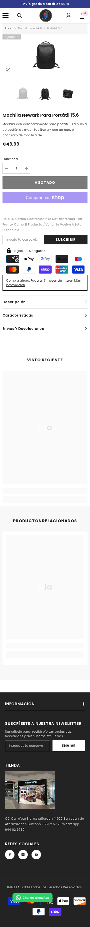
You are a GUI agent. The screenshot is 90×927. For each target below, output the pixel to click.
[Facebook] (9, 854)
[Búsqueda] (20, 16)
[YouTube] (36, 854)
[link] (45, 491)
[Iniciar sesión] (69, 15)
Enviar (69, 745)
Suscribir (66, 239)
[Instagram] (23, 854)
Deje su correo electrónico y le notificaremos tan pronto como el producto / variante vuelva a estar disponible (42, 224)
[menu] (5, 16)
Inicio (8, 28)
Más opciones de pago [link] (45, 206)
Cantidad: (10, 159)
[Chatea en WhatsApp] (32, 897)
